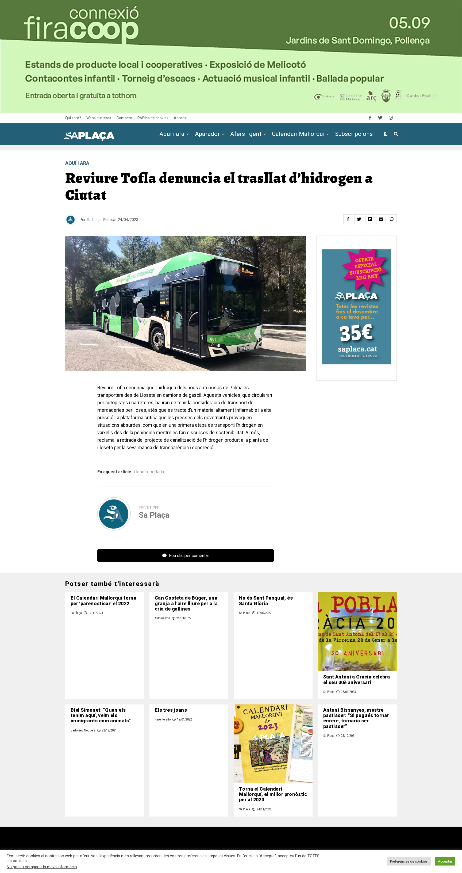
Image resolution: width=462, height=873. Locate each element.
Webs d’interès (98, 118)
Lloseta (141, 472)
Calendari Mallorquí (298, 134)
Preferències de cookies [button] (409, 861)
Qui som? (73, 118)
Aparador (207, 134)
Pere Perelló (163, 719)
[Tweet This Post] (359, 219)
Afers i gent (245, 134)
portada (157, 472)
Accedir (180, 118)
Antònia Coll (162, 618)
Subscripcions (354, 134)
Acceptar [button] (445, 861)
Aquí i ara (171, 134)
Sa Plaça (94, 220)
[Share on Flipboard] (370, 219)
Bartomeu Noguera (83, 730)
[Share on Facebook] (348, 219)
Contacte (124, 118)
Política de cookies (152, 118)
